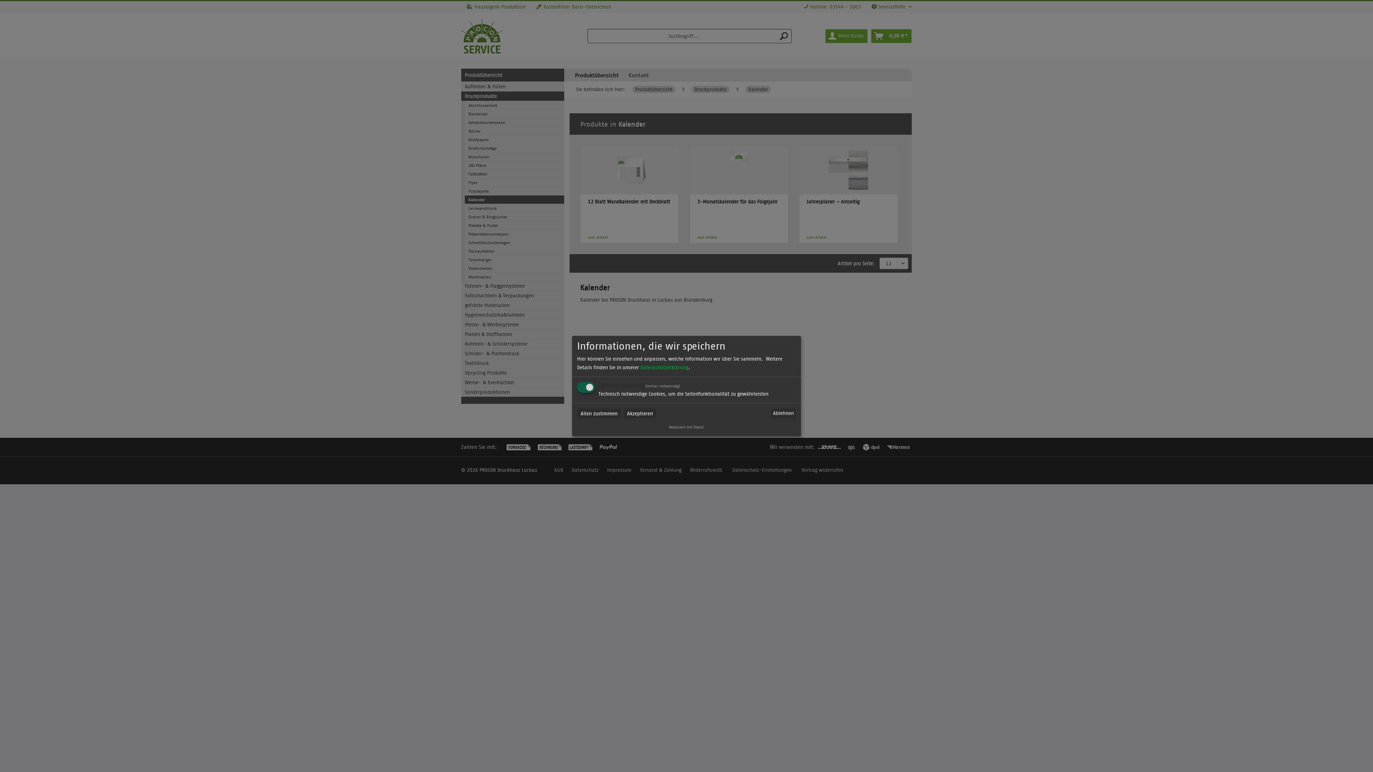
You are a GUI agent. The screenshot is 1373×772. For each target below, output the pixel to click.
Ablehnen (783, 413)
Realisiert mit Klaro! (686, 427)
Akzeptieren (640, 413)
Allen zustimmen (599, 413)
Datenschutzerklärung (664, 367)
